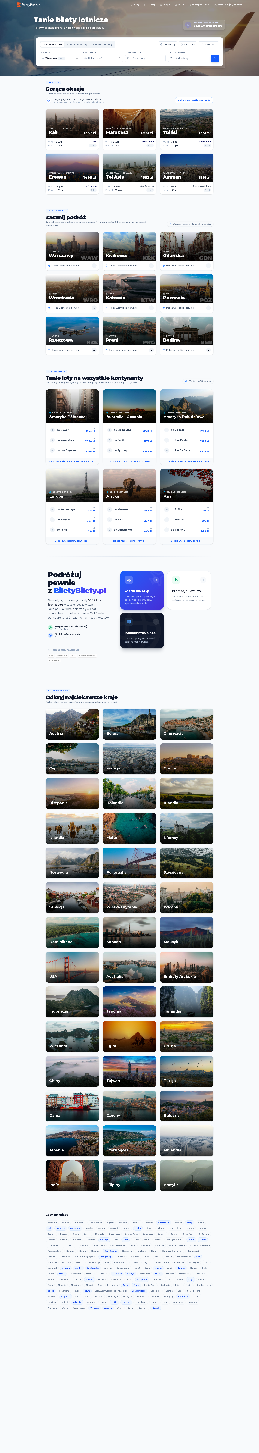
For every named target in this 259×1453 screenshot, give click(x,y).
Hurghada (135, 1257)
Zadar (131, 1308)
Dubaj (191, 1240)
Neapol (89, 1279)
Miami (158, 1274)
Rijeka (188, 1285)
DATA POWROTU (177, 52)
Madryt (158, 1268)
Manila (89, 1274)
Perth (50, 1285)
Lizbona (66, 1268)
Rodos (51, 1291)
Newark (102, 1279)
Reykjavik (165, 1285)
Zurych (155, 1308)
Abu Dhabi (79, 1222)
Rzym (87, 1291)
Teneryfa (91, 1302)
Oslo (168, 1279)
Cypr (125, 1240)
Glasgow (95, 1251)
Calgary (161, 1234)
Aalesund (52, 1222)
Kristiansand (120, 1262)
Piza (100, 1285)
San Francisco (139, 1291)
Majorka (181, 1268)
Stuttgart (127, 1296)
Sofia (77, 1296)
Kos (107, 1262)
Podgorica (112, 1285)
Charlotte (90, 1240)
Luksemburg (123, 1268)
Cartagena (204, 1234)
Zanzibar (143, 1308)
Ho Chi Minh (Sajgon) (85, 1257)
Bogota (190, 1228)
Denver (157, 1240)
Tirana (103, 1302)
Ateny (189, 1222)
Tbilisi (65, 1302)
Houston (120, 1257)
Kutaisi (134, 1262)
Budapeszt (114, 1234)
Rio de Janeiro (204, 1285)
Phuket (89, 1285)
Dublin (202, 1240)
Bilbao (149, 1228)
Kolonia (80, 1262)
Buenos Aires (131, 1234)
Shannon (52, 1296)
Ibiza (147, 1257)
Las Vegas (194, 1262)
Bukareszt (148, 1234)
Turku (154, 1302)
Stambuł (99, 1296)
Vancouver (178, 1302)
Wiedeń (108, 1308)
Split (87, 1296)
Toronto (126, 1302)
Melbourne (144, 1274)
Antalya (178, 1222)
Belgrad (114, 1228)
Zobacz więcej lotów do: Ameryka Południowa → (186, 461)
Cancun (174, 1234)
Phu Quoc (76, 1285)
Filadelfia (145, 1245)
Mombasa (184, 1274)
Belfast (101, 1228)
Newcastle (116, 1279)
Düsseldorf (69, 1245)
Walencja (52, 1308)
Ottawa (179, 1279)
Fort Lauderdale (177, 1245)
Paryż (190, 1279)
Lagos (146, 1262)
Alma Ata (136, 1222)
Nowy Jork (142, 1279)
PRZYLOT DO (90, 52)
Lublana (108, 1268)
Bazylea (89, 1228)
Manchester (75, 1274)
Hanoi (154, 1251)
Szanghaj (168, 1296)
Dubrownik (53, 1245)
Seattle (169, 1291)
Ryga (76, 1291)
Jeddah (168, 1257)
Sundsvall (142, 1296)
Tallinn (197, 1296)
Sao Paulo (156, 1291)
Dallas (136, 1240)
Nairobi (77, 1279)
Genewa (70, 1251)
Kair (198, 1257)
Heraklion (65, 1257)
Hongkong (105, 1257)
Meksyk (130, 1274)
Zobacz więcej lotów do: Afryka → (129, 541)
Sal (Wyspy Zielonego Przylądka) (111, 1291)
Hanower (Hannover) (172, 1251)
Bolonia (203, 1228)
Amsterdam (163, 1222)
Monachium (199, 1274)
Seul (180, 1291)
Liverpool (52, 1268)
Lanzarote (179, 1262)
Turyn (165, 1302)
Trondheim (140, 1302)
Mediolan (117, 1274)
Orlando (157, 1279)
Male (204, 1268)
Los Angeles (93, 1268)
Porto (125, 1285)
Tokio (114, 1302)
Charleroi (76, 1240)
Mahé (169, 1268)
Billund (160, 1228)
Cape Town (188, 1234)
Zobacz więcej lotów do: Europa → (72, 541)
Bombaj (51, 1234)
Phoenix (62, 1285)
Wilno (120, 1308)
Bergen (126, 1228)
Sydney (155, 1296)
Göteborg (127, 1251)
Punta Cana (150, 1285)
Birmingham (175, 1228)
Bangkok (60, 1228)
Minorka (170, 1274)
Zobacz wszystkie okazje (192, 100)
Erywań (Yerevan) (118, 1245)
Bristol (87, 1234)
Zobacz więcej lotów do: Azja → (186, 541)
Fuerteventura (54, 1251)
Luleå (137, 1268)
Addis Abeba (95, 1222)
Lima (206, 1262)
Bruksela (99, 1234)
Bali (49, 1228)
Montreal (52, 1279)
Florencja (159, 1245)
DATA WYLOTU (133, 52)
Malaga (193, 1268)
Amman (149, 1222)
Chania (63, 1240)
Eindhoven (99, 1245)
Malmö (51, 1274)
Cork (116, 1240)
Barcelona (75, 1228)
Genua (82, 1251)
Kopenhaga (94, 1262)
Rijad (177, 1285)
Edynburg (84, 1245)
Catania (51, 1240)
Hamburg (141, 1251)
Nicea (129, 1279)
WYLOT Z (45, 52)
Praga (136, 1285)
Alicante (123, 1222)
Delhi (146, 1240)
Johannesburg (184, 1257)
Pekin (201, 1279)
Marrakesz (103, 1274)
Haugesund (193, 1251)
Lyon (147, 1268)
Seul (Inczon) (193, 1291)
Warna (65, 1308)
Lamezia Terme (162, 1262)
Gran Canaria (111, 1251)
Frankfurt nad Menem (200, 1245)
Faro (133, 1245)
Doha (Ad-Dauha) (174, 1240)
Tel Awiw (77, 1302)
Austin (201, 1222)
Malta (62, 1274)
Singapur (65, 1296)
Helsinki (51, 1257)
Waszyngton (79, 1308)
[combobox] (60, 58)
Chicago (104, 1240)
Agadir (110, 1222)
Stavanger (113, 1296)
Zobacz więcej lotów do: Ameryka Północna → (72, 461)
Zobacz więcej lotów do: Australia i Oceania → (129, 461)
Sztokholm (183, 1296)
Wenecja (94, 1308)
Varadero (193, 1302)
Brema (75, 1234)
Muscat (64, 1279)
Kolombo (52, 1262)
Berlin (138, 1228)
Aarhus (65, 1222)
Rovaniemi (64, 1291)
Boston (63, 1234)
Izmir (157, 1257)
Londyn (78, 1268)
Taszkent (52, 1302)
